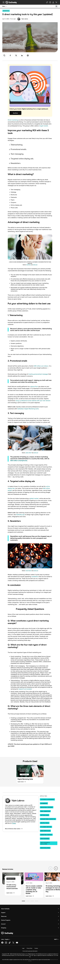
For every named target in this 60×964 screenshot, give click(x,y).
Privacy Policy (29, 948)
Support (3, 912)
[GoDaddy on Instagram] (6, 943)
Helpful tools (45, 823)
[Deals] (47, 2)
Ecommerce (44, 803)
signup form (34, 386)
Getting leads (45, 815)
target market (43, 126)
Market (48, 878)
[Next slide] (56, 868)
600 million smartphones (18, 460)
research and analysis (25, 689)
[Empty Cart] (56, 2)
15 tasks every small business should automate (12, 886)
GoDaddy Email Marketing (48, 819)
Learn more (9, 892)
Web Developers (45, 847)
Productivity (11, 878)
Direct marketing (13, 120)
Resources (3, 916)
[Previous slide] (50, 868)
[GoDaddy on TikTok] (9, 943)
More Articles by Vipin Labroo (12, 828)
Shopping (3, 927)
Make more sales (45, 830)
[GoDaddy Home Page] (7, 933)
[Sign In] (53, 2)
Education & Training (47, 807)
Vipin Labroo (24, 18)
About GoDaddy (5, 908)
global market (34, 498)
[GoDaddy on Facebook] (2, 943)
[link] (10, 55)
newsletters (34, 576)
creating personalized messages (38, 374)
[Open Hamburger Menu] (3, 2)
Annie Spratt (29, 452)
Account (3, 924)
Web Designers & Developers (45, 843)
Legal (23, 948)
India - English (5, 939)
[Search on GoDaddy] (56, 6)
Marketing (6, 10)
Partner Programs (5, 920)
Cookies (36, 948)
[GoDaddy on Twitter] (13, 943)
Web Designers (45, 838)
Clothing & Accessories (47, 799)
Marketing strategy (46, 834)
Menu (3, 6)
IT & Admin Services (46, 826)
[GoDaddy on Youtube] (17, 943)
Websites (29, 878)
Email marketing (45, 811)
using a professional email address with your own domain (32, 400)
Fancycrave (29, 570)
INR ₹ (55, 939)
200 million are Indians (41, 366)
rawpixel (28, 264)
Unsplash (35, 264)
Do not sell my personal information (30, 951)
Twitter (14, 823)
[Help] (50, 2)
